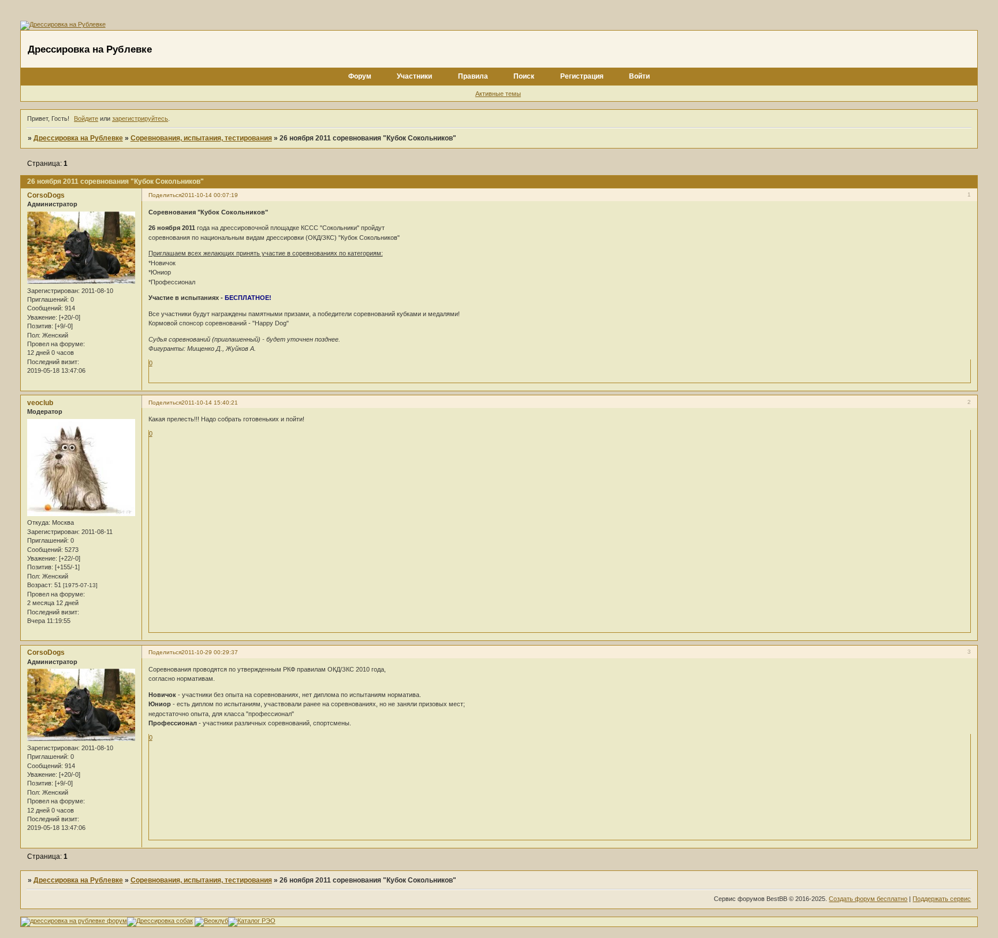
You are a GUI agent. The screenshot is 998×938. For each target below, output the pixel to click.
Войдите (86, 118)
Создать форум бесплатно (868, 898)
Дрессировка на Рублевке (78, 138)
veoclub (40, 403)
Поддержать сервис (942, 898)
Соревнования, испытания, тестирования (201, 138)
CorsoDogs (46, 195)
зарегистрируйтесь (140, 118)
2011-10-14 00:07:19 (209, 195)
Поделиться (164, 195)
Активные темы (498, 93)
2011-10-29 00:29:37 (209, 652)
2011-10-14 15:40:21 (209, 402)
